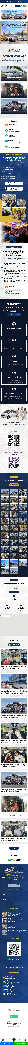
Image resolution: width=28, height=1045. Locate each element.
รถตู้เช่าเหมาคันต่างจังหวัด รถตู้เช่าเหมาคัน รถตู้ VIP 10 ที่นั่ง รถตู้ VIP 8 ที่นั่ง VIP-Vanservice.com (14, 718)
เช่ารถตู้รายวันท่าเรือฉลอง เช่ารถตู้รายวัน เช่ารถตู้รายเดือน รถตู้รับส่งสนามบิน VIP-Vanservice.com (17, 920)
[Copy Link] (14, 860)
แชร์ (19, 1041)
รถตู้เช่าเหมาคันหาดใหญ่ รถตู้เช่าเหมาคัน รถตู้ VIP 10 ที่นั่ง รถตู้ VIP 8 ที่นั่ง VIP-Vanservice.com (13, 791)
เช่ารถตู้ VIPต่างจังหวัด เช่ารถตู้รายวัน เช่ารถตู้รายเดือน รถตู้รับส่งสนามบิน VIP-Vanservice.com (13, 668)
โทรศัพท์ (7, 608)
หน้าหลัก (3, 894)
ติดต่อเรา (7, 1)
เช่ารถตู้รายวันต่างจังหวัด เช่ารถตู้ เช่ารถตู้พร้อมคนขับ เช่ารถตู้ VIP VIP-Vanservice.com (14, 692)
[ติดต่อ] (14, 1039)
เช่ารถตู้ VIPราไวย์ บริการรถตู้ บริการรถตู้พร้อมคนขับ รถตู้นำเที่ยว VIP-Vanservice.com (16, 914)
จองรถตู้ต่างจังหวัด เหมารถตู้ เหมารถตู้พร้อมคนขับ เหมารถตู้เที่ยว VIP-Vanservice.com (13, 815)
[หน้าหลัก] (3, 1040)
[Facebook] (11, 860)
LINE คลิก (11, 130)
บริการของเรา (4, 897)
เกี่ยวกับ (3, 904)
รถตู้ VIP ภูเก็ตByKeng (13, 131)
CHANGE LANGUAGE (15, 1010)
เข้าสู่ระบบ (12, 1)
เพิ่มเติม (25, 1041)
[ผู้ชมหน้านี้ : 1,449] (10, 885)
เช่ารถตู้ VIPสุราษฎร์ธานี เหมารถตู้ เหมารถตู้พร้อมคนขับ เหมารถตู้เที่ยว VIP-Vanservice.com (13, 840)
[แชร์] (19, 1040)
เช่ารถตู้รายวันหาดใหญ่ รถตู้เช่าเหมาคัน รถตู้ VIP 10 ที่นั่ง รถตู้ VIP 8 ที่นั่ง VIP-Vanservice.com (13, 767)
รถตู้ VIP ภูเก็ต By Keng (14, 136)
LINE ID (10, 292)
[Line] (9, 860)
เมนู (8, 1041)
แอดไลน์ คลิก (8, 981)
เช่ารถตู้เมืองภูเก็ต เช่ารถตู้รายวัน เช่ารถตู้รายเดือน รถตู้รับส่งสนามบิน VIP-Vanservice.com (17, 926)
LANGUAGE (19, 1)
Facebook (11, 135)
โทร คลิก (8, 1043)
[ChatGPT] (17, 860)
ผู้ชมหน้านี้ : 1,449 (15, 885)
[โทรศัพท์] (7, 604)
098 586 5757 (12, 126)
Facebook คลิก (9, 985)
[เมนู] (8, 1040)
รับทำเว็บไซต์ (17, 1026)
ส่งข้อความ (8, 989)
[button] (14, 592)
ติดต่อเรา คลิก (12, 125)
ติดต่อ (14, 1041)
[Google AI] (19, 860)
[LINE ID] (21, 604)
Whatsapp (11, 146)
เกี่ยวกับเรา (4, 902)
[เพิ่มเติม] (25, 1040)
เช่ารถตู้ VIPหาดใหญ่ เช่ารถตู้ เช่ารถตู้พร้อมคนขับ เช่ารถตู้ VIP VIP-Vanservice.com (13, 741)
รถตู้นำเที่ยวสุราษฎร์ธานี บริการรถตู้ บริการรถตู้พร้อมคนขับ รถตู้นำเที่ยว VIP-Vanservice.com (17, 932)
